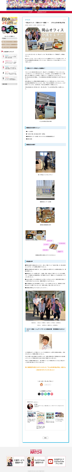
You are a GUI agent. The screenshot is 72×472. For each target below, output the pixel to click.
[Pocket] (52, 394)
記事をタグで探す (8, 44)
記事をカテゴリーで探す (9, 41)
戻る (45, 438)
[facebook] (42, 394)
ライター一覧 (7, 47)
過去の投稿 (5, 84)
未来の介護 (26, 25)
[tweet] (39, 394)
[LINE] (45, 394)
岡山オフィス (30, 25)
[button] (36, 5)
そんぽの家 (34, 25)
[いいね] (48, 384)
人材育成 (44, 25)
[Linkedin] (48, 394)
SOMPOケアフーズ (39, 25)
